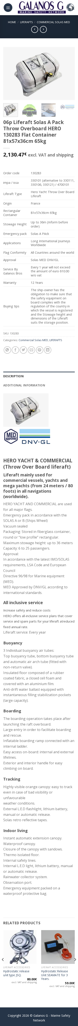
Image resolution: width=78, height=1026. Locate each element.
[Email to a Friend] (31, 350)
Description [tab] (13, 376)
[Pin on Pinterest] (39, 350)
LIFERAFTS (26, 22)
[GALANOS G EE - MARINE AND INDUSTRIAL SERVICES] (41, 7)
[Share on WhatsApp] (7, 350)
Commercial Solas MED (53, 22)
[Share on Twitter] (23, 350)
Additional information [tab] (24, 385)
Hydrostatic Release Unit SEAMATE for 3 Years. (54, 975)
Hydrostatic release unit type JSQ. (16, 973)
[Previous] (10, 73)
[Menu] (8, 7)
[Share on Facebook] (15, 350)
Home (12, 22)
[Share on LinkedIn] (47, 350)
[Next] (68, 73)
